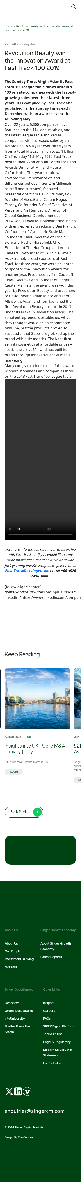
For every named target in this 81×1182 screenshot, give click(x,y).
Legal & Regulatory (57, 1042)
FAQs (47, 1019)
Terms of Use (53, 1034)
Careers (49, 1011)
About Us (11, 943)
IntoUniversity (15, 1019)
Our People (13, 951)
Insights (48, 1003)
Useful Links (52, 1063)
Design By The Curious (19, 1137)
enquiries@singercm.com (35, 1110)
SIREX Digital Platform (59, 1026)
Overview (12, 1003)
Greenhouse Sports (19, 1011)
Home (8, 26)
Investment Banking (19, 959)
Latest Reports (51, 957)
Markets (11, 967)
